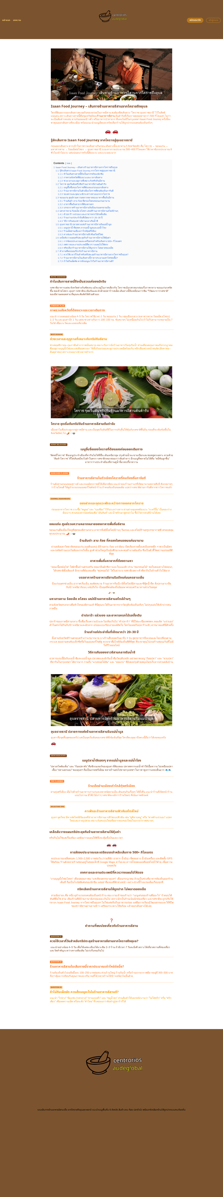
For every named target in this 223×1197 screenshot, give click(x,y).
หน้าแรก (6, 20)
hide (68, 163)
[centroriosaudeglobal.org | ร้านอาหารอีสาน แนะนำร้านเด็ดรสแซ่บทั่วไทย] (111, 19)
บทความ (17, 20)
